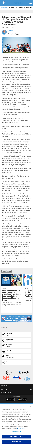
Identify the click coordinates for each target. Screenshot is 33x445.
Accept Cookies (16, 441)
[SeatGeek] (6, 378)
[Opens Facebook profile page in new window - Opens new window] (9, 34)
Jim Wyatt (10, 30)
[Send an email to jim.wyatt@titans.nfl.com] (17, 34)
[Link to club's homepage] (3, 2)
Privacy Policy (21, 428)
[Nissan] (8, 372)
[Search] (27, 3)
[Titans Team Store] (27, 378)
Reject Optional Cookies (16, 436)
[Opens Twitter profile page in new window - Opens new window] (12, 34)
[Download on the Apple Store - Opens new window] (10, 399)
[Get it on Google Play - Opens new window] (22, 400)
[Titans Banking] (24, 372)
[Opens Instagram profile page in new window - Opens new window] (15, 34)
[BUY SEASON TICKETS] (16, 318)
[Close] (31, 407)
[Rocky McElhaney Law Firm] (16, 378)
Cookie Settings (16, 431)
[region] (16, 424)
